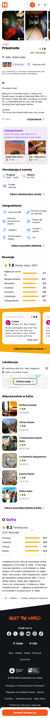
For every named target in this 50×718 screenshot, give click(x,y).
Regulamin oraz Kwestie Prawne (20, 692)
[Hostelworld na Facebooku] (9, 634)
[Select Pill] (32, 5)
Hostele (18, 653)
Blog (11, 653)
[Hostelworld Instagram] (22, 634)
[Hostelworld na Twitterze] (15, 634)
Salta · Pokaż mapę (15, 57)
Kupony (40, 692)
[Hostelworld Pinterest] (35, 634)
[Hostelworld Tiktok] (41, 634)
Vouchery (9, 698)
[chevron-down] (32, 529)
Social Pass (25, 659)
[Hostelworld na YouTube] (28, 634)
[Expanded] (6, 598)
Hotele (27, 653)
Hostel (6, 44)
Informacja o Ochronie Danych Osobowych (25, 686)
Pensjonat (36, 653)
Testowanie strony (23, 698)
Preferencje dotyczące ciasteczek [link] (25, 705)
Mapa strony (39, 698)
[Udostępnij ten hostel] (46, 39)
